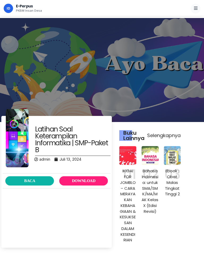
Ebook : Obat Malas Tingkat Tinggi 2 (172, 182)
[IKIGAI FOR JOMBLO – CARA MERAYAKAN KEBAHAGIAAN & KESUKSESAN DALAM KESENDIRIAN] (127, 155)
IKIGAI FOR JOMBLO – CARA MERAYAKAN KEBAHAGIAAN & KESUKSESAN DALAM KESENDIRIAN (128, 205)
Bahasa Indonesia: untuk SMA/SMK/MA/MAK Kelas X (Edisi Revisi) (150, 191)
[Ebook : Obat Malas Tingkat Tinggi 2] (172, 155)
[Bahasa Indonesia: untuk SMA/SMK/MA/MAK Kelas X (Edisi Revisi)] (150, 155)
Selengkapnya (164, 135)
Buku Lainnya (133, 135)
